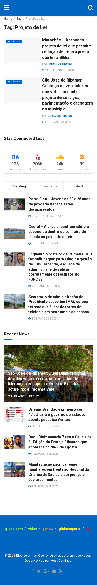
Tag (19, 18)
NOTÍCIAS (14, 41)
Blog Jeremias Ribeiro (31, 555)
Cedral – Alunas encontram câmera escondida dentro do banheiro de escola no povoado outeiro (58, 232)
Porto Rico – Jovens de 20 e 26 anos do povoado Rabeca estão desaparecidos (59, 204)
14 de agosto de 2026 (45, 426)
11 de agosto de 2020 (59, 70)
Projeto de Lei (35, 18)
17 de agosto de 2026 (24, 396)
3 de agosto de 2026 (44, 453)
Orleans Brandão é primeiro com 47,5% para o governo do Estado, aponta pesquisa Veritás (56, 414)
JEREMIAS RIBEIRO (60, 64)
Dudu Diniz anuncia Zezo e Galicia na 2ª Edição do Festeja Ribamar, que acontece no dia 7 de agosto (60, 442)
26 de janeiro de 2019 (59, 122)
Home (8, 18)
